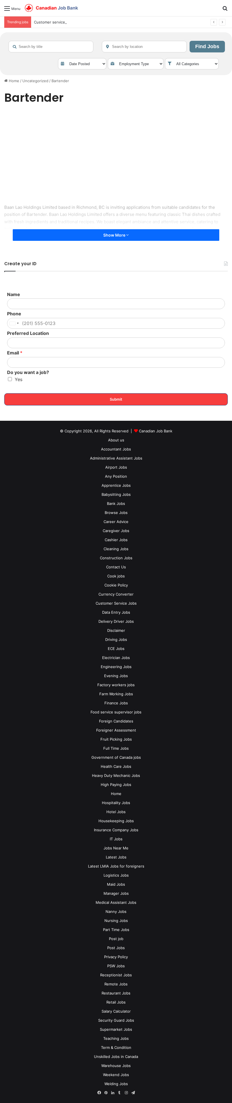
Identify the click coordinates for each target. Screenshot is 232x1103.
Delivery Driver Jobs (116, 621)
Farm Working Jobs (116, 694)
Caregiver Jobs (116, 530)
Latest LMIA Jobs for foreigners (116, 866)
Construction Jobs (116, 558)
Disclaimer (116, 630)
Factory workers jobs (116, 685)
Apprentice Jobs (116, 485)
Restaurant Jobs (116, 993)
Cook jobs (116, 576)
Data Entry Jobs (116, 612)
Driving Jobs (116, 639)
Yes (18, 379)
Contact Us (116, 567)
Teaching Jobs (116, 1038)
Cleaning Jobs (116, 549)
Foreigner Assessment (116, 730)
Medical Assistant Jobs (116, 902)
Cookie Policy (116, 585)
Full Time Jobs (116, 748)
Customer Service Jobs (116, 603)
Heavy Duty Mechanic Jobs (116, 775)
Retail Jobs (116, 1002)
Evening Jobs (116, 675)
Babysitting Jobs (116, 494)
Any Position (116, 476)
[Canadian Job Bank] (51, 8)
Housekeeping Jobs (116, 821)
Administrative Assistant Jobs (116, 458)
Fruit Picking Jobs (116, 739)
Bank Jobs (116, 503)
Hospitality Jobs (116, 802)
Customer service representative (63, 22)
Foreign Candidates (116, 721)
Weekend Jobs (116, 1074)
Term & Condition (116, 1047)
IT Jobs (116, 839)
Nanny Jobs (116, 911)
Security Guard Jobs (116, 1020)
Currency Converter (116, 594)
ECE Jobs (116, 648)
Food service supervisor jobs (116, 712)
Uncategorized (35, 80)
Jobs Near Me (116, 848)
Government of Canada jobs (116, 757)
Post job (116, 938)
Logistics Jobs (116, 875)
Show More (114, 235)
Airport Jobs (116, 467)
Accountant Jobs (116, 449)
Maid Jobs (116, 884)
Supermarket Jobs (116, 1029)
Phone (14, 313)
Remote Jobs (116, 984)
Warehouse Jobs (116, 1065)
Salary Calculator (116, 1011)
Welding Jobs (116, 1083)
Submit (116, 399)
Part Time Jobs (116, 929)
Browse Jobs (116, 512)
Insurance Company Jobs (116, 830)
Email (14, 353)
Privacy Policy (116, 957)
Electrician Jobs (116, 657)
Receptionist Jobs (116, 975)
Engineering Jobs (116, 666)
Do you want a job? (28, 372)
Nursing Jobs (116, 920)
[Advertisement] (116, 155)
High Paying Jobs (116, 784)
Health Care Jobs (116, 766)
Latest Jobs (116, 857)
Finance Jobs (116, 703)
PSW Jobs (116, 966)
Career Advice (116, 521)
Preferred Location (28, 333)
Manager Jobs (116, 893)
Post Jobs (116, 947)
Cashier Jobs (116, 539)
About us (116, 440)
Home (13, 80)
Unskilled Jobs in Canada (116, 1056)
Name (13, 294)
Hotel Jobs (116, 811)
